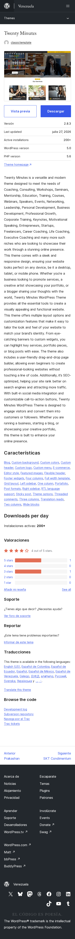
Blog (7, 462)
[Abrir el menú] (68, 6)
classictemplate (21, 42)
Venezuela (20, 884)
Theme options (43, 494)
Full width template (57, 478)
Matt (9, 852)
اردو (38, 681)
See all (66, 589)
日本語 (35, 676)
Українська (24, 681)
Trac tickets (12, 723)
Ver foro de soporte (17, 615)
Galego (24, 676)
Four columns (34, 478)
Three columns (29, 499)
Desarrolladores (15, 825)
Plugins (45, 791)
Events (45, 818)
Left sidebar (28, 483)
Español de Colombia (36, 666)
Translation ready (52, 499)
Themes (9, 18)
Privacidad (12, 798)
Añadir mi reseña (15, 589)
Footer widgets (14, 478)
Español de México (41, 671)
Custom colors (49, 462)
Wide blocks (31, 504)
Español (22, 671)
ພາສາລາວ (47, 676)
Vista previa (20, 111)
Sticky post (23, 494)
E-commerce (61, 467)
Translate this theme (17, 689)
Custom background (25, 462)
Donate (47, 825)
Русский (60, 676)
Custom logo (23, 467)
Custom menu (42, 467)
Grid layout (11, 483)
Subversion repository (19, 714)
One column (45, 483)
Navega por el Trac (17, 719)
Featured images (32, 473)
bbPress (12, 859)
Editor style (11, 473)
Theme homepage (16, 164)
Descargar (55, 111)
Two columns (12, 504)
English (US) (12, 666)
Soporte (10, 818)
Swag (46, 832)
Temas (44, 784)
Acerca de (11, 776)
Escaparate (48, 776)
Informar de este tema (18, 642)
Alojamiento (12, 791)
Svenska (9, 681)
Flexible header (54, 473)
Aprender (10, 811)
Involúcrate (48, 811)
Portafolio (61, 483)
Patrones (46, 798)
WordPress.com (17, 845)
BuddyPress (15, 866)
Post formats (12, 488)
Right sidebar (31, 488)
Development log (15, 709)
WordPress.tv (16, 832)
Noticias (10, 784)
